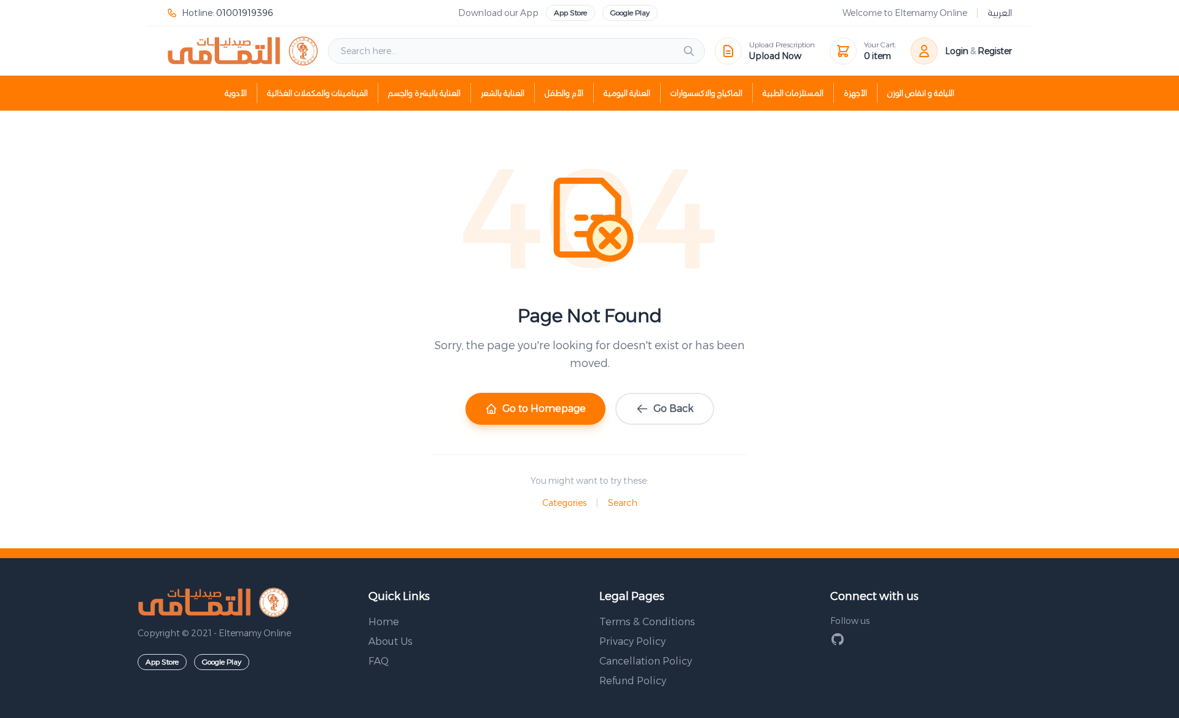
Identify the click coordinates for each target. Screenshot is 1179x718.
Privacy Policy (632, 641)
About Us (390, 641)
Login (956, 51)
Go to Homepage (544, 408)
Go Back (673, 408)
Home (383, 622)
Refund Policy (632, 681)
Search (622, 502)
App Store (570, 12)
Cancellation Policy (645, 661)
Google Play (630, 12)
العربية (999, 12)
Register (995, 51)
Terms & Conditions (647, 622)
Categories (564, 502)
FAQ (378, 661)
